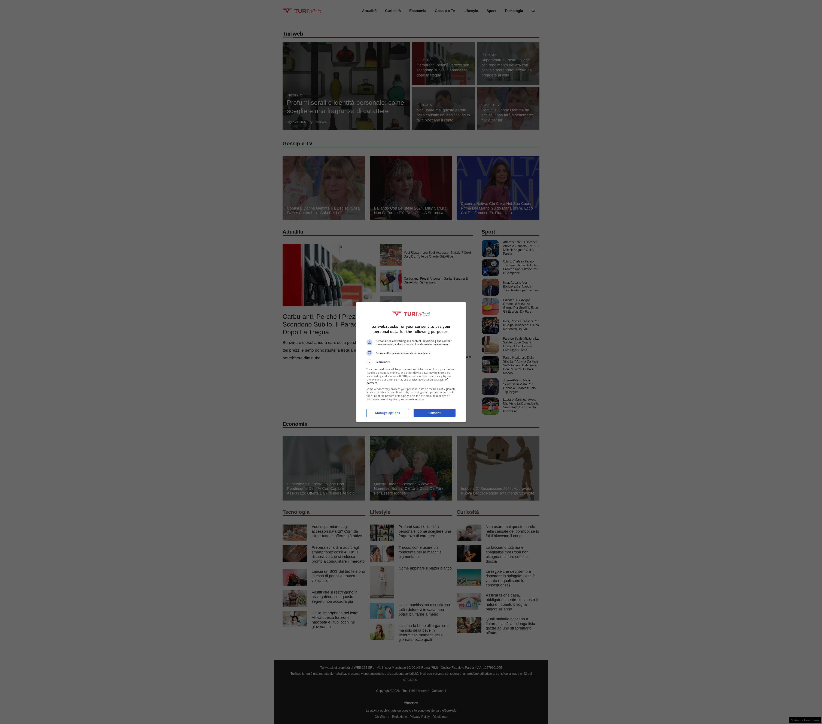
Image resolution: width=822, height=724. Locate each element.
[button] (411, 362)
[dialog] (411, 362)
